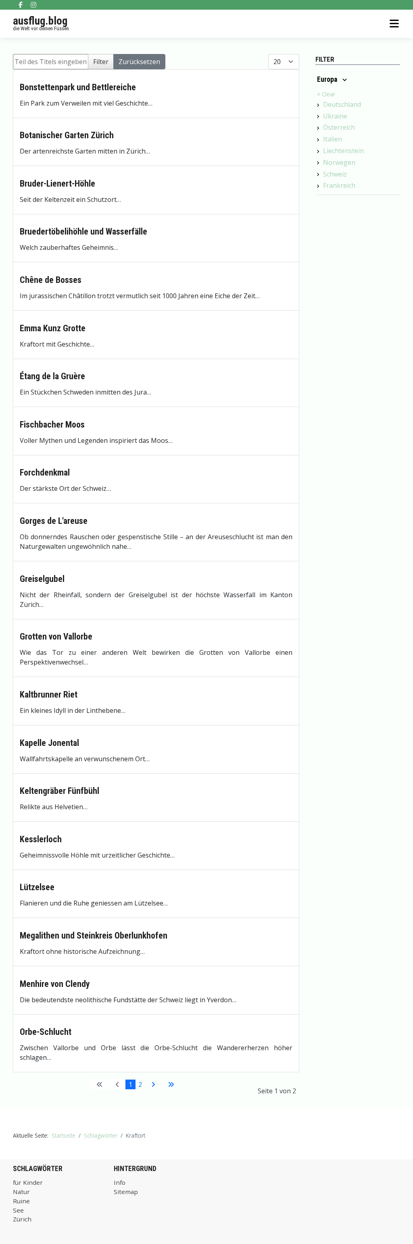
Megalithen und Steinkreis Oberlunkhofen (93, 935)
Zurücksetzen (139, 61)
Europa (328, 79)
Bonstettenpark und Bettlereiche (78, 87)
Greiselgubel (42, 579)
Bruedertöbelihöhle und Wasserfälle (83, 231)
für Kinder (28, 1182)
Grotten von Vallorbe (56, 636)
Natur (21, 1192)
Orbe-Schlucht (45, 1032)
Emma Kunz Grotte (53, 328)
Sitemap (126, 1192)
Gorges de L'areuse (54, 521)
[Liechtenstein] (318, 151)
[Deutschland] (318, 105)
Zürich (22, 1219)
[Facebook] (21, 5)
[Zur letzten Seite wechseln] (171, 1084)
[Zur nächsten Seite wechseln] (153, 1084)
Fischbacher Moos (52, 425)
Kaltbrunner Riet (48, 694)
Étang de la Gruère (52, 376)
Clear (326, 94)
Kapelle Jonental (49, 743)
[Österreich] (318, 128)
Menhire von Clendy (55, 984)
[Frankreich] (318, 186)
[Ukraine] (318, 116)
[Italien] (318, 140)
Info (119, 1182)
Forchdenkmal (45, 472)
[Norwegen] (318, 163)
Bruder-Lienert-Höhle (57, 184)
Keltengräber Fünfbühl (59, 791)
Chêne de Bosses (50, 280)
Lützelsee (37, 887)
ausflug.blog (40, 21)
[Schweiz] (318, 174)
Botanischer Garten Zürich (67, 135)
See (18, 1210)
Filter (100, 61)
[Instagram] (33, 5)
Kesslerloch (41, 839)
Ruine (21, 1201)
